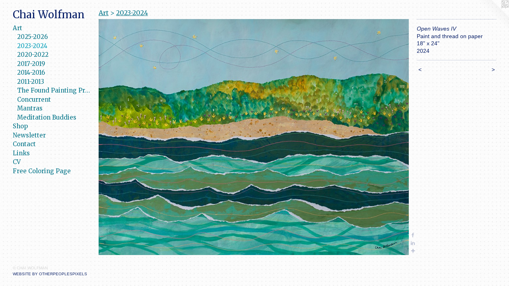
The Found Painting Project (54, 90)
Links (21, 153)
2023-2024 (32, 46)
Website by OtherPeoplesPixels (50, 274)
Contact (24, 144)
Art (17, 28)
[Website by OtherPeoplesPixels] (493, 16)
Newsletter (29, 135)
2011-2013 (30, 81)
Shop (20, 126)
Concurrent (34, 99)
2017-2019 (31, 64)
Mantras (30, 108)
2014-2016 (31, 72)
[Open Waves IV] (254, 137)
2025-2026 (32, 37)
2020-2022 (33, 54)
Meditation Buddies (46, 117)
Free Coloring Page (42, 171)
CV (17, 162)
